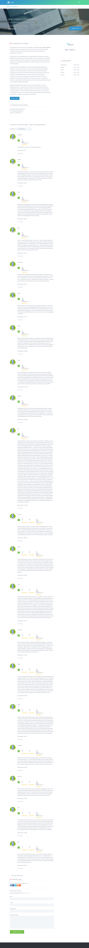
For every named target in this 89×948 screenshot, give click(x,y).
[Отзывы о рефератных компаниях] (10, 2)
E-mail (11, 902)
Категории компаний (13, 6)
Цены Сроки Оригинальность (16, 893)
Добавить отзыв (75, 28)
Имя (11, 896)
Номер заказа (13, 908)
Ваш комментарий (14, 914)
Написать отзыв (14, 98)
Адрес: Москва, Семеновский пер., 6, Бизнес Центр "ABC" (23, 22)
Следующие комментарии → (17, 875)
